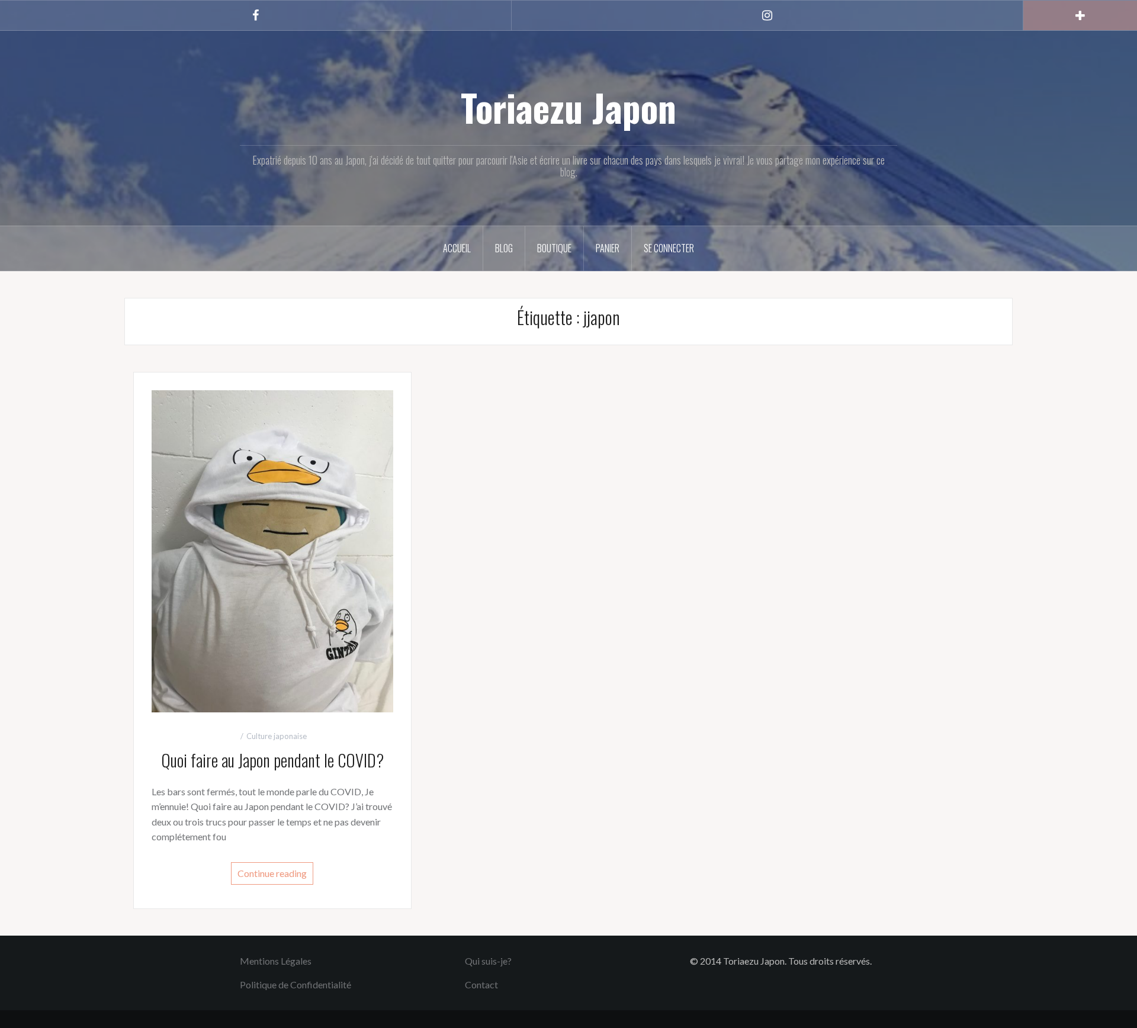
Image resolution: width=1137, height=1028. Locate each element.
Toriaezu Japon (568, 107)
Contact (481, 984)
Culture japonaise (276, 736)
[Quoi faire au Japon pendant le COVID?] (272, 549)
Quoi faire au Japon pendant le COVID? (272, 760)
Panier (607, 248)
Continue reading (272, 873)
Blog (504, 248)
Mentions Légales (275, 960)
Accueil (457, 248)
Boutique (554, 248)
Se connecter (669, 248)
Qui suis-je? (488, 960)
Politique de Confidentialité (295, 984)
